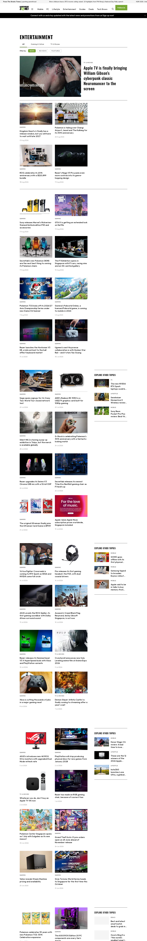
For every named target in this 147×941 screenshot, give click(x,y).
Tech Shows (102, 9)
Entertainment (69, 9)
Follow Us (121, 8)
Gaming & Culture (37, 44)
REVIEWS (43, 51)
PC (47, 9)
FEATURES (55, 51)
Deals (91, 9)
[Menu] (32, 9)
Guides (82, 9)
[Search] (113, 9)
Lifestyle (56, 9)
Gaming (23, 127)
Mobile (40, 9)
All (23, 44)
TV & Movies (55, 44)
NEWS (31, 51)
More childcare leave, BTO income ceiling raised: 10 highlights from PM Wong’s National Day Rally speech (45, 1)
